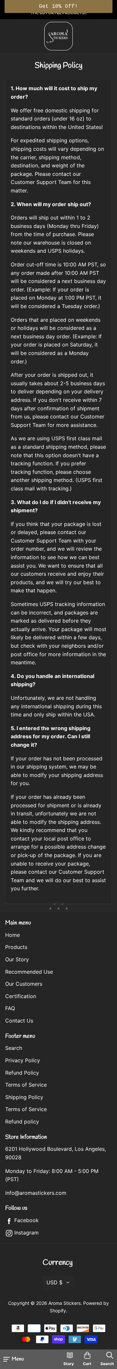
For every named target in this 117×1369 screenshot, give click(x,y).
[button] (58, 6)
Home (12, 935)
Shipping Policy (24, 1097)
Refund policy (22, 1121)
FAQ (10, 1008)
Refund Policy (22, 1072)
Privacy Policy (22, 1060)
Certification (20, 996)
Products (16, 947)
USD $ (54, 1282)
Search (13, 1048)
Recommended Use (29, 971)
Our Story (17, 959)
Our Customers (23, 984)
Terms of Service (26, 1084)
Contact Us (19, 1020)
